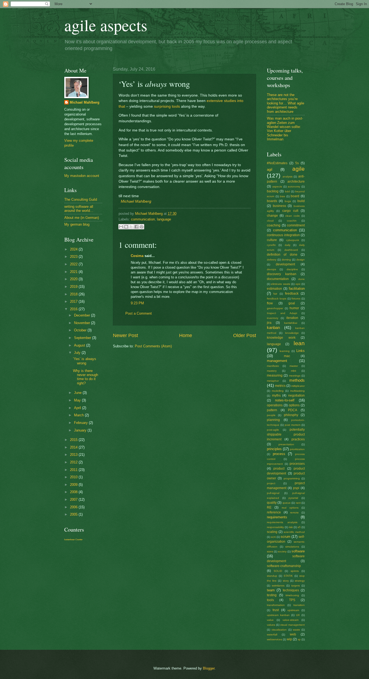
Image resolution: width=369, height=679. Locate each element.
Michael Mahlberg (136, 201)
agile (298, 169)
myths (276, 395)
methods (297, 380)
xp (299, 639)
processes (297, 463)
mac (287, 356)
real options (290, 507)
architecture (296, 181)
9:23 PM (137, 303)
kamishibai (290, 322)
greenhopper (275, 308)
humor (294, 308)
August (80, 345)
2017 (74, 301)
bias (282, 196)
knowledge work (281, 337)
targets (295, 585)
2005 (74, 514)
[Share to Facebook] (136, 226)
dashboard (291, 249)
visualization (279, 629)
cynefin (271, 244)
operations (275, 405)
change (272, 215)
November (82, 323)
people (271, 415)
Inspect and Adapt (282, 313)
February (81, 423)
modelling (278, 390)
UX (298, 615)
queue (287, 502)
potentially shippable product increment (286, 434)
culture (272, 240)
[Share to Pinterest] (141, 226)
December (82, 315)
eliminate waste (280, 283)
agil (269, 169)
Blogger (208, 668)
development (285, 264)
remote (294, 512)
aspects (277, 186)
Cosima (137, 256)
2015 (74, 440)
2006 (74, 507)
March (79, 415)
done (301, 279)
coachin (292, 220)
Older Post (244, 335)
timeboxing (292, 595)
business (279, 205)
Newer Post (125, 335)
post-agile (273, 429)
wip (289, 639)
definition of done (282, 254)
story (286, 580)
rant (298, 502)
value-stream (290, 619)
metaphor (273, 380)
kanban (273, 327)
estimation (274, 288)
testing (272, 595)
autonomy (294, 186)
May (78, 400)
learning (285, 351)
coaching (273, 225)
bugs (288, 201)
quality (272, 502)
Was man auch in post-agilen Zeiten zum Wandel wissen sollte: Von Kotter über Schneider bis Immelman (285, 128)
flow (270, 303)
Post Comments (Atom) (153, 346)
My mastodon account (81, 176)
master (294, 365)
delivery (271, 259)
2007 (74, 499)
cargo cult (290, 210)
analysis (288, 176)
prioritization (297, 449)
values (271, 624)
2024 (74, 249)
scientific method (294, 531)
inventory (272, 318)
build (301, 201)
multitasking (297, 390)
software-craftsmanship (284, 566)
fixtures (295, 298)
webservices (274, 639)
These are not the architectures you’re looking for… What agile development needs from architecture (285, 103)
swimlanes (278, 585)
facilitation (297, 288)
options (294, 405)
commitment (296, 225)
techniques (291, 590)
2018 (74, 294)
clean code (292, 215)
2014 (74, 447)
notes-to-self (284, 400)
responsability (275, 527)
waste (296, 629)
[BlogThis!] (126, 226)
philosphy (291, 415)
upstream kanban (278, 615)
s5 (299, 527)
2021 (74, 272)
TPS (292, 600)
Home (185, 335)
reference (274, 512)
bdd (287, 191)
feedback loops (276, 298)
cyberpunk (292, 240)
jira (269, 322)
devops (271, 269)
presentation (286, 444)
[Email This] (121, 226)
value (270, 619)
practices (298, 439)
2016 (74, 309)
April (78, 408)
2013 (74, 455)
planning (273, 419)
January (81, 430)
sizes (270, 551)
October (81, 330)
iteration (292, 317)
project (271, 483)
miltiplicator (298, 385)
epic (298, 283)
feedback (291, 293)
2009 (74, 485)
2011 (74, 470)
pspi (296, 488)
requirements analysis (282, 522)
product (278, 468)
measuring (275, 375)
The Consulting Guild (80, 199)
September (83, 338)
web (293, 634)
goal (292, 303)
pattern (272, 410)
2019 (74, 287)
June (78, 393)
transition (299, 605)
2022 (74, 264)
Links (300, 351)
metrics (280, 385)
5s (297, 163)
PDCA (292, 410)
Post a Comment (138, 313)
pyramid (293, 497)
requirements (277, 517)
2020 (74, 279)
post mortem (292, 424)
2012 (74, 462)
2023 (74, 257)
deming (286, 259)
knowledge (292, 332)
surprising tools (167, 106)
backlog (273, 191)
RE (269, 507)
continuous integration (283, 235)
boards (272, 201)
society (282, 551)
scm (273, 536)
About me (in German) (81, 218)
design (300, 259)
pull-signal (273, 493)
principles (274, 449)
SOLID (278, 570)
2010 (74, 477)
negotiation (296, 395)
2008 (74, 492)
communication (143, 219)
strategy (300, 580)
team (271, 590)
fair (275, 293)
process (279, 454)
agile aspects (105, 25)
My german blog (76, 224)
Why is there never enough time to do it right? (85, 377)
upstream (293, 610)
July (78, 353)
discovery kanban (281, 274)
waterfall (272, 634)
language (164, 219)
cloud (270, 220)
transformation (276, 605)
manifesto (273, 365)
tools (270, 600)
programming (292, 478)
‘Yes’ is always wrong (84, 361)
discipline (292, 269)
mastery (272, 370)
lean (299, 343)
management (277, 361)
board (295, 196)
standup (272, 575)
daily (287, 244)
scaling (272, 531)
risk (291, 527)
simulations (292, 546)
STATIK (288, 575)
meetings (294, 375)
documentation (278, 279)
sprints (295, 570)
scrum (285, 537)
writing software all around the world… (78, 209)
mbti (293, 370)
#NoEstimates (277, 163)
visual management (292, 624)
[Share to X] (131, 226)
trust (276, 610)
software (298, 551)
